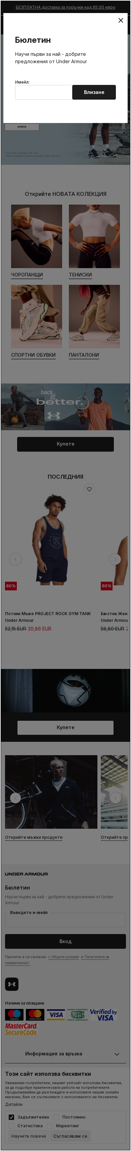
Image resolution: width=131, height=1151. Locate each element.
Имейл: (22, 82)
